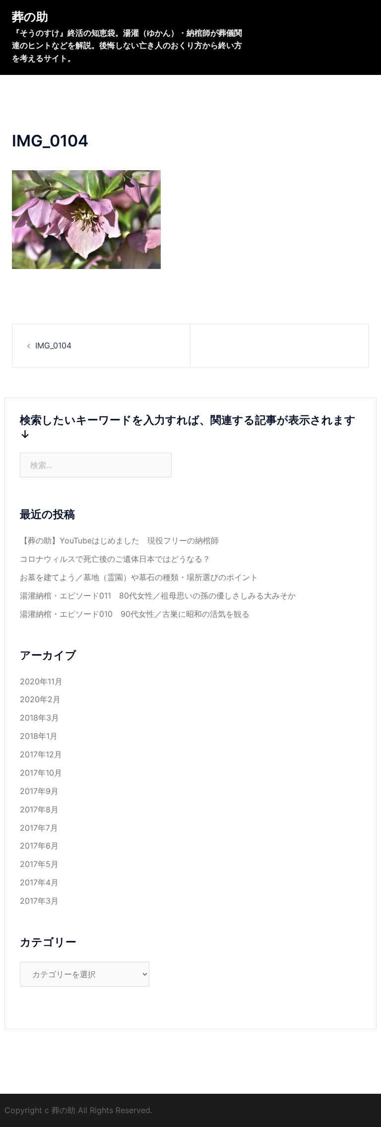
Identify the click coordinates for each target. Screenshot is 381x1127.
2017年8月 (39, 809)
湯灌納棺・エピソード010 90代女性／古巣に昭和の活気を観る (135, 614)
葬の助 (30, 16)
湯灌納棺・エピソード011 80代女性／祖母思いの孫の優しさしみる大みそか (158, 595)
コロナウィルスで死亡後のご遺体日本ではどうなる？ (115, 559)
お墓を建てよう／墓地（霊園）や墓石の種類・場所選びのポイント (139, 577)
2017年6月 (39, 846)
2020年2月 (40, 699)
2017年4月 (39, 882)
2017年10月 (41, 773)
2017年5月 (39, 864)
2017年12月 (41, 754)
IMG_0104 (53, 345)
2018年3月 (39, 718)
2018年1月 (39, 736)
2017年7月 (39, 828)
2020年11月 (41, 681)
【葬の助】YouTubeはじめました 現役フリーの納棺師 (123, 540)
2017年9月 (39, 791)
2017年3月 (39, 901)
